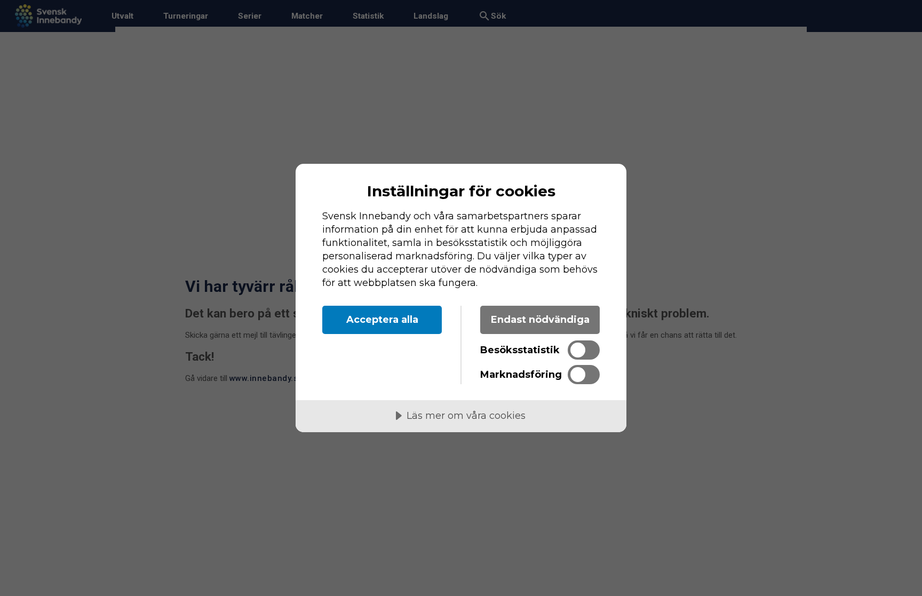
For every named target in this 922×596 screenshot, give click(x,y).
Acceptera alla (382, 319)
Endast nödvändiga (540, 319)
